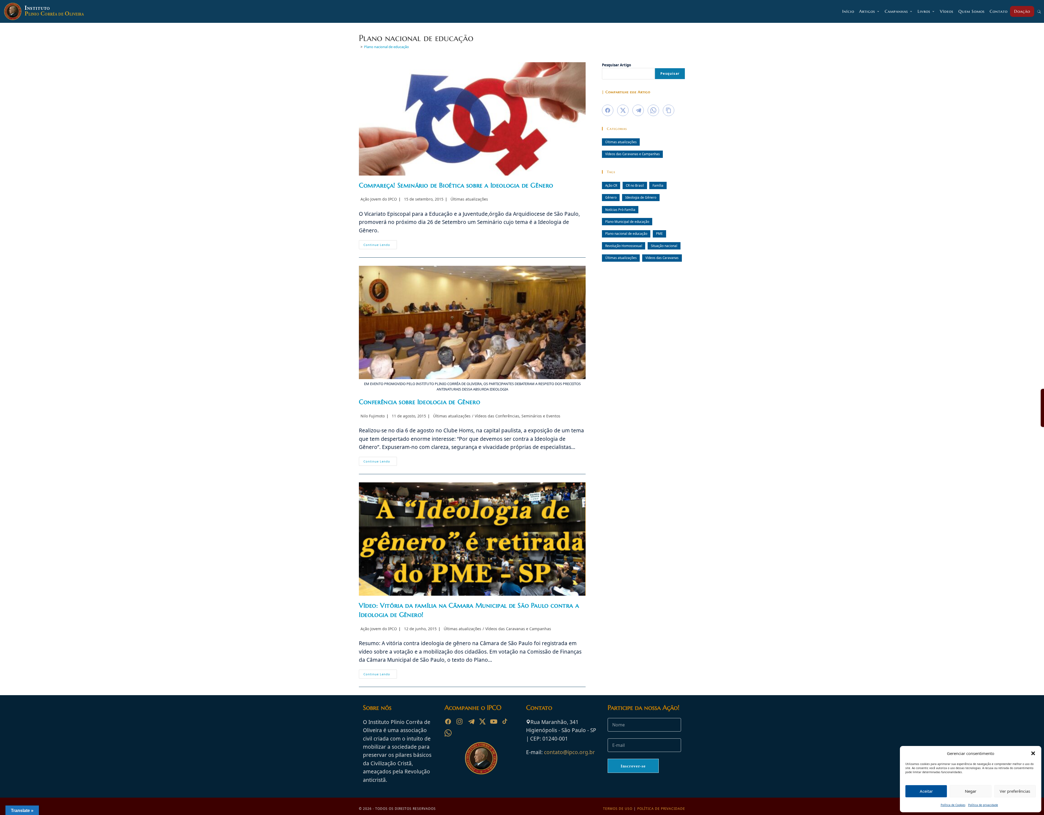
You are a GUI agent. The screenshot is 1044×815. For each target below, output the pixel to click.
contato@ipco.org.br (569, 752)
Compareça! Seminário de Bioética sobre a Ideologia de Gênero (456, 185)
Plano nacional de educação (386, 46)
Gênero (611, 197)
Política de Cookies (953, 805)
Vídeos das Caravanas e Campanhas (518, 628)
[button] (1033, 753)
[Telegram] (470, 721)
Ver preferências (1015, 791)
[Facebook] (448, 721)
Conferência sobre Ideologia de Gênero (419, 402)
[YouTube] (493, 721)
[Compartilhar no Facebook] (607, 110)
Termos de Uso (617, 808)
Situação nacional (664, 245)
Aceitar (926, 791)
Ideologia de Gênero (640, 197)
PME (659, 233)
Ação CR (611, 185)
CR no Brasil (635, 185)
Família (657, 185)
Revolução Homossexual (623, 245)
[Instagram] (459, 721)
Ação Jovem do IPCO (379, 199)
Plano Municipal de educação (627, 221)
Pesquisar (669, 73)
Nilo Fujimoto (373, 416)
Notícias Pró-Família (620, 209)
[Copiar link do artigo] (668, 110)
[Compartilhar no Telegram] (638, 110)
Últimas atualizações (469, 199)
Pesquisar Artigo (616, 65)
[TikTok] (505, 721)
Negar (970, 791)
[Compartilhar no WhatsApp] (653, 110)
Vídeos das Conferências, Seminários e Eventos (517, 416)
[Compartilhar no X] (623, 110)
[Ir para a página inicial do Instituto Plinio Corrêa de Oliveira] (481, 757)
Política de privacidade (983, 805)
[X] (482, 721)
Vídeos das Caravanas (662, 257)
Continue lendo (380, 245)
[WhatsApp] (448, 732)
